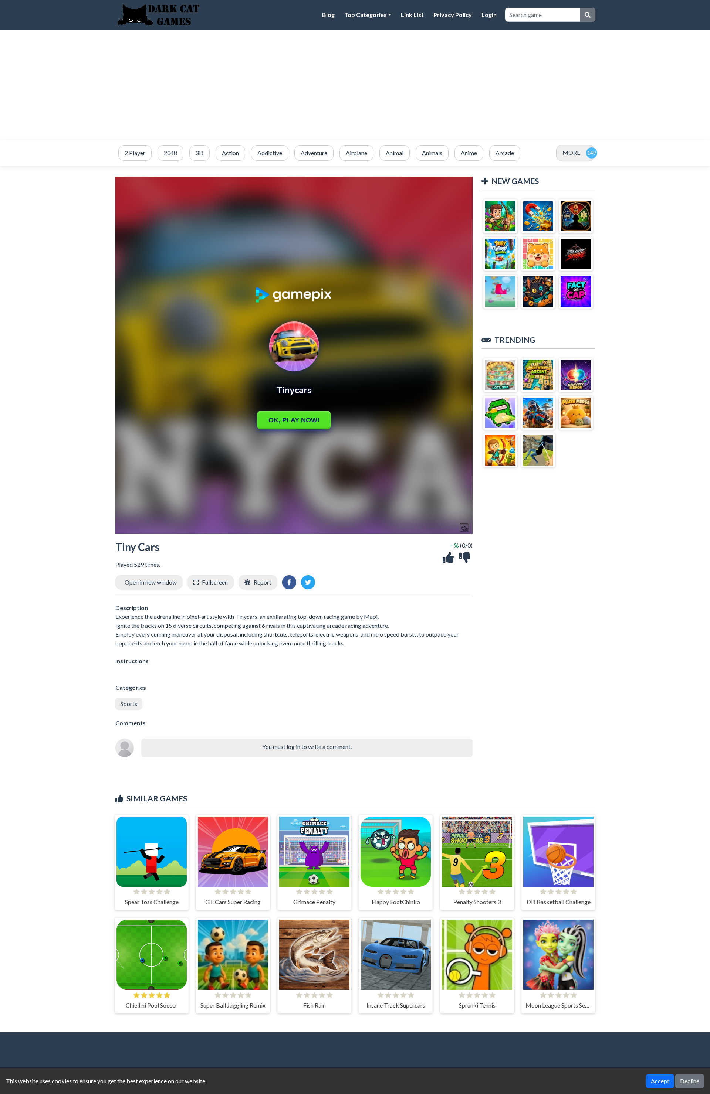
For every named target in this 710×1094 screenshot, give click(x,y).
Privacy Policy (452, 14)
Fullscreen (215, 582)
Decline (689, 1080)
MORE (571, 152)
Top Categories (365, 14)
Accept (660, 1080)
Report (262, 582)
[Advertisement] (355, 85)
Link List (412, 14)
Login (489, 14)
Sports (129, 703)
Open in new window (151, 582)
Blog (328, 14)
